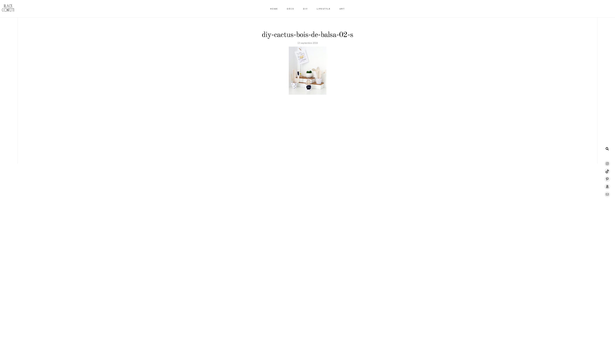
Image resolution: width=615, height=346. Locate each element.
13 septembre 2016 (307, 42)
